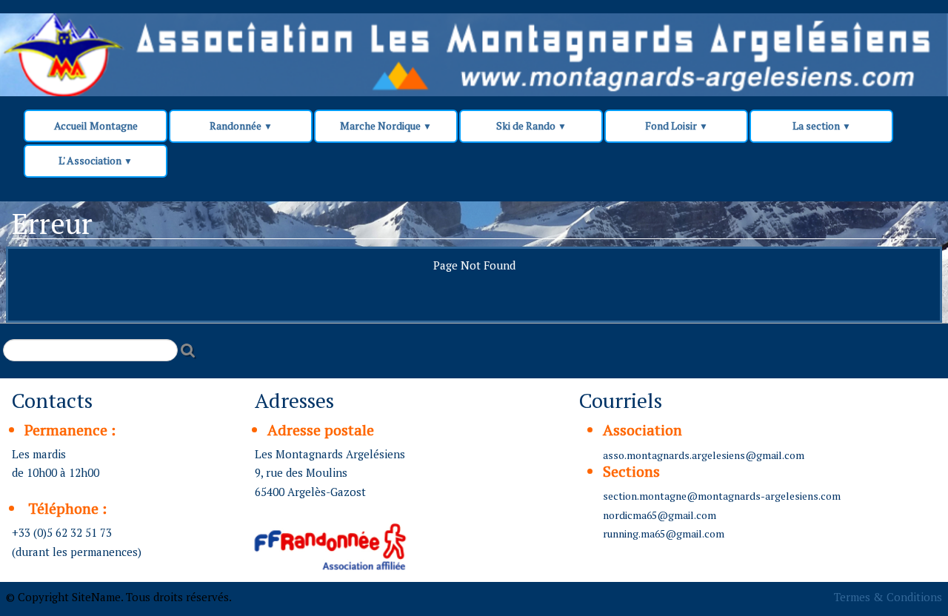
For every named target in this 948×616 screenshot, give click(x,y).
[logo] (283, 46)
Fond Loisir (676, 125)
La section (821, 125)
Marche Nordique (386, 125)
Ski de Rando (531, 125)
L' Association (96, 160)
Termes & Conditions (888, 596)
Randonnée (241, 125)
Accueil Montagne (96, 125)
